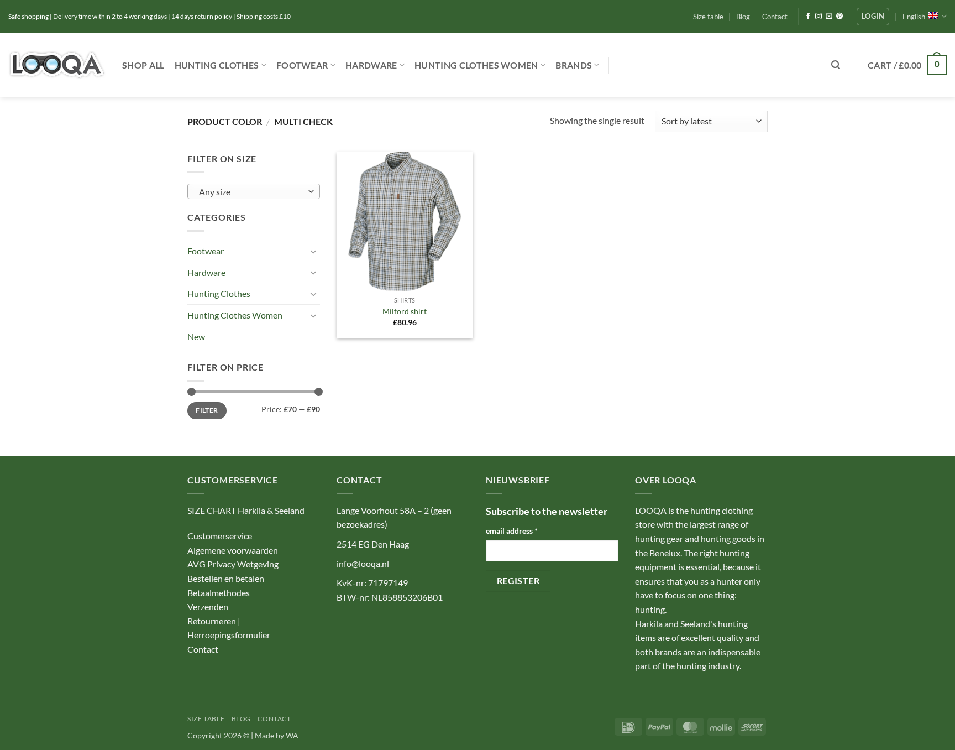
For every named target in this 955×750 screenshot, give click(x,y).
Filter (207, 410)
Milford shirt (404, 311)
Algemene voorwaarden (232, 550)
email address (512, 530)
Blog (743, 16)
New (196, 336)
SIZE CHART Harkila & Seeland (246, 510)
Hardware (371, 65)
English (913, 16)
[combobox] (253, 191)
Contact (775, 16)
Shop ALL (143, 65)
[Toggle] (313, 251)
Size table (708, 16)
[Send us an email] (829, 16)
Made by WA (276, 735)
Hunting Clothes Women (476, 65)
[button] (873, 16)
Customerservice (219, 535)
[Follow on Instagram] (818, 16)
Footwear (302, 65)
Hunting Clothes (217, 65)
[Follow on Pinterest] (839, 16)
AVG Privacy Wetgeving (233, 564)
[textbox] (251, 192)
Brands (573, 65)
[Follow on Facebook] (808, 16)
